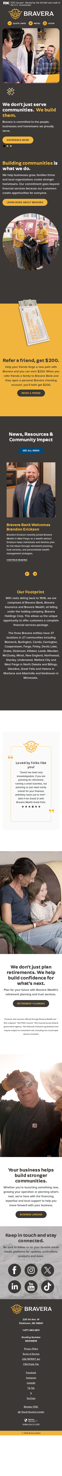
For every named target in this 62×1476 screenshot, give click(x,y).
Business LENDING (31, 1214)
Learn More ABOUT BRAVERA (25, 202)
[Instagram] (31, 1270)
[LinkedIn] (14, 1286)
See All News (31, 450)
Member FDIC (31, 1406)
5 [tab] (36, 807)
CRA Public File (41, 1364)
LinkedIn (43, 1383)
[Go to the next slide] (35, 574)
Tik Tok (43, 1388)
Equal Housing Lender (32, 1412)
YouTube (43, 1398)
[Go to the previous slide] (27, 574)
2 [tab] (7, 146)
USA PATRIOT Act (31, 1359)
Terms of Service (31, 1354)
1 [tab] (4, 146)
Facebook (43, 1372)
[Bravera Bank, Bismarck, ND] (31, 14)
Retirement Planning (31, 1003)
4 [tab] (33, 807)
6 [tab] (39, 807)
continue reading (17, 559)
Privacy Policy (42, 1348)
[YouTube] (31, 1286)
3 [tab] (11, 146)
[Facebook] (14, 1270)
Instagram (43, 1377)
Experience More (18, 140)
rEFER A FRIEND (31, 393)
